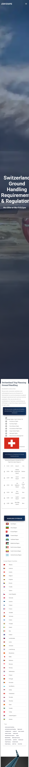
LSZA (8, 497)
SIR (12, 492)
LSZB (8, 503)
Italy (10, 631)
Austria (10, 572)
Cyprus (10, 590)
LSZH (8, 477)
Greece (10, 620)
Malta (10, 656)
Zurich (23, 477)
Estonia (10, 601)
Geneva (23, 471)
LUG (12, 497)
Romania (11, 682)
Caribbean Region (15, 539)
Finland (10, 605)
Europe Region (14, 531)
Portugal (11, 678)
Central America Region (16, 555)
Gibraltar (11, 612)
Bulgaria (11, 579)
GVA (12, 471)
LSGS (8, 492)
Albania (10, 564)
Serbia (10, 689)
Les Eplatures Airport (17, 485)
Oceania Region (14, 535)
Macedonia (11, 653)
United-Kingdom (12, 715)
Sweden (11, 708)
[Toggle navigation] (26, 4)
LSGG (8, 471)
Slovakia (11, 697)
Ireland (10, 627)
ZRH (12, 477)
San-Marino (11, 686)
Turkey (10, 712)
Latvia (10, 642)
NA (12, 485)
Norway (11, 667)
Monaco (11, 664)
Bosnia (10, 583)
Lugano (23, 497)
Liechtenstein (12, 638)
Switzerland (11, 693)
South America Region (16, 551)
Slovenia (11, 701)
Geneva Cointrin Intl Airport (17, 471)
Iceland (10, 634)
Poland (10, 675)
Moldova (11, 660)
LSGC (8, 485)
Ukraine (10, 719)
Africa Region (14, 527)
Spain (10, 704)
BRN (12, 503)
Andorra (11, 568)
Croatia (10, 586)
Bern (23, 503)
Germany (11, 616)
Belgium (11, 575)
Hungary (11, 623)
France (10, 608)
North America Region (16, 547)
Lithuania (11, 645)
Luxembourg (12, 649)
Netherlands (11, 671)
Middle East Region (15, 543)
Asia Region (13, 523)
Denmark (11, 597)
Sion (23, 492)
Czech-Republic (12, 594)
